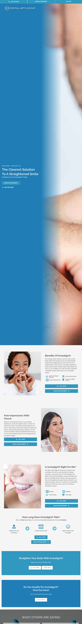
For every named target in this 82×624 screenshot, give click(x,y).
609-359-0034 (9, 187)
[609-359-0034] (3, 187)
